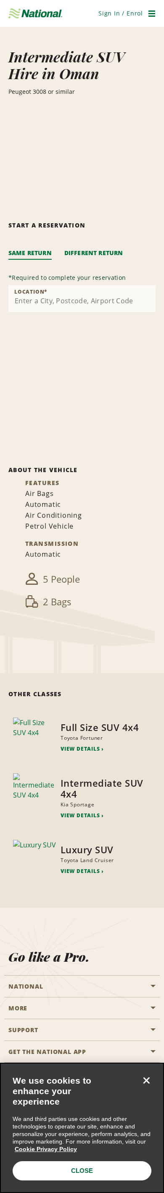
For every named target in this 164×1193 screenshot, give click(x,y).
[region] (82, 1128)
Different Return (93, 253)
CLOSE (82, 1170)
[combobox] (82, 298)
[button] (120, 13)
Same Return (30, 253)
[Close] (146, 1080)
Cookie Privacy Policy (46, 1149)
